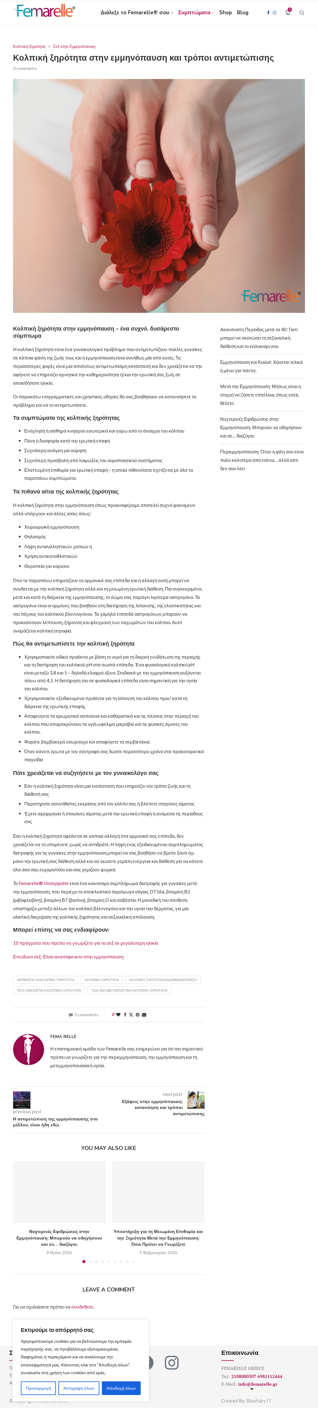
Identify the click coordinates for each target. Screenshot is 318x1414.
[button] (21, 1212)
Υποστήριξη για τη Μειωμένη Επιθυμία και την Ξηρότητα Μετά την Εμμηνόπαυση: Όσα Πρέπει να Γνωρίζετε (158, 1238)
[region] (80, 1360)
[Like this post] (118, 1014)
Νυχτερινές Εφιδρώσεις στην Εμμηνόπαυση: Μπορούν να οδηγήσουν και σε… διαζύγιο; (59, 1238)
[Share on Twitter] (131, 1014)
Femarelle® (31, 883)
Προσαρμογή (38, 1388)
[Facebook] (268, 12)
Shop (225, 12)
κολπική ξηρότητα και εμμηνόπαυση (163, 980)
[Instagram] (274, 12)
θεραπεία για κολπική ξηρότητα (45, 980)
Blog (242, 12)
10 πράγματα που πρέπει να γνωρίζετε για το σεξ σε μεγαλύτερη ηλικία (85, 943)
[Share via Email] (144, 1014)
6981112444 (269, 1376)
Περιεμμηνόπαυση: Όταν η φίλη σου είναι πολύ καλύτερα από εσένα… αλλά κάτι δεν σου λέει (262, 460)
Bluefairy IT (259, 1400)
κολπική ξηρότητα (102, 980)
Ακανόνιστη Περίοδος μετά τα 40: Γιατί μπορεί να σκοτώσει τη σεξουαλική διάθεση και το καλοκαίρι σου (259, 338)
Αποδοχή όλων (121, 1388)
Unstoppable (56, 883)
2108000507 (243, 1376)
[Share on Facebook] (125, 1014)
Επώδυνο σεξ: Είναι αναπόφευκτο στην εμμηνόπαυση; (68, 956)
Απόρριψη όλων (78, 1388)
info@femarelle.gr (257, 1384)
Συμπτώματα (194, 12)
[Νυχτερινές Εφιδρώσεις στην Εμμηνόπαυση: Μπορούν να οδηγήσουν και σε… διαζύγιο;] (59, 1192)
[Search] (302, 12)
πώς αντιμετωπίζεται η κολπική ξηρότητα (129, 990)
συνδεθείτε (82, 1307)
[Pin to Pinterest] (137, 1014)
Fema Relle (63, 1037)
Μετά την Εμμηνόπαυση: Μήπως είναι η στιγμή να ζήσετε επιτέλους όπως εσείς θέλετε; (260, 394)
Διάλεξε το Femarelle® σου (135, 12)
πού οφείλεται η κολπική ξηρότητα (49, 990)
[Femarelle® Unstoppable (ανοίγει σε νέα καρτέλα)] (69, 883)
